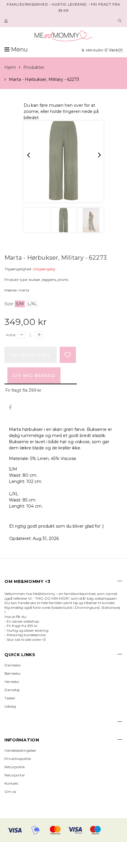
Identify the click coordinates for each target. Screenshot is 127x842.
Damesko (12, 665)
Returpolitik (14, 767)
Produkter (33, 67)
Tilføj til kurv (31, 355)
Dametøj (11, 690)
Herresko (11, 681)
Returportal (14, 775)
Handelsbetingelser (20, 750)
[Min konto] (6, 21)
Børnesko (12, 673)
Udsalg (10, 706)
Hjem (10, 67)
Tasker (9, 698)
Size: (9, 303)
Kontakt (11, 783)
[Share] (9, 407)
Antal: (11, 335)
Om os (10, 791)
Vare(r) (104, 50)
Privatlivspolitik (17, 758)
